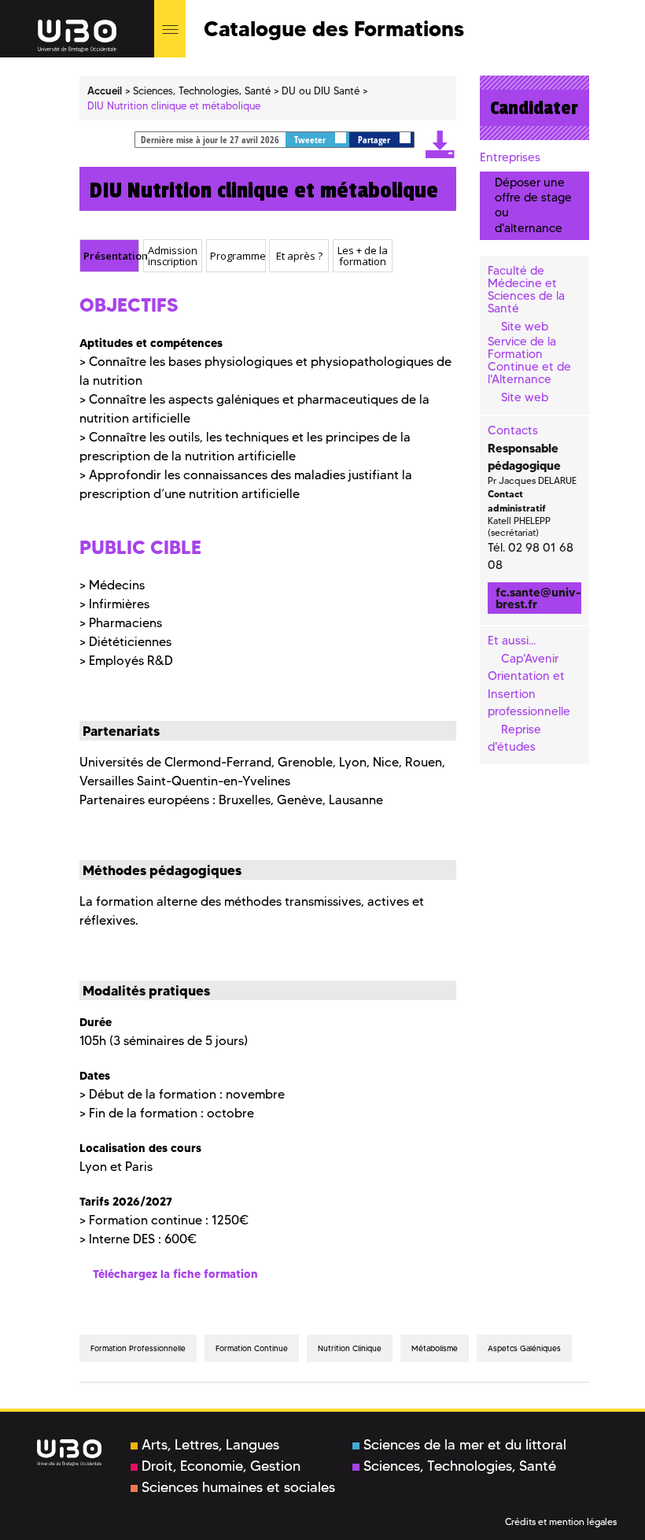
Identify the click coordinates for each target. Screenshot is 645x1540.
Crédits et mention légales (561, 1521)
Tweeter (311, 139)
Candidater (534, 108)
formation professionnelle (138, 1348)
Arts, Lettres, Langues (210, 1444)
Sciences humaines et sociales (238, 1487)
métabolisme (434, 1348)
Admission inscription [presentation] (172, 256)
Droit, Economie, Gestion (221, 1466)
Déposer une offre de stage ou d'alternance (533, 205)
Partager (375, 139)
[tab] (109, 255)
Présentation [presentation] (110, 255)
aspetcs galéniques (524, 1348)
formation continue (252, 1348)
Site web (524, 326)
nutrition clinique (349, 1348)
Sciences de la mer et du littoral (464, 1444)
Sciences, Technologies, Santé (459, 1466)
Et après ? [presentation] (299, 255)
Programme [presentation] (237, 255)
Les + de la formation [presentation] (362, 256)
